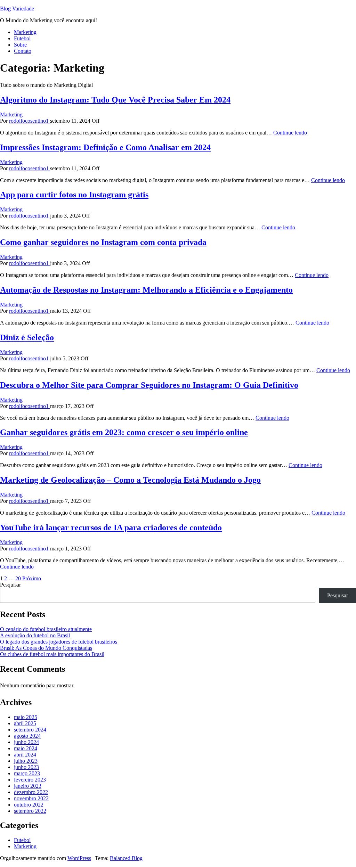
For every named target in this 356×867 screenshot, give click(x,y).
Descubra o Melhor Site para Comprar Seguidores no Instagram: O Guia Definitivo (149, 385)
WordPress (79, 858)
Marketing (25, 32)
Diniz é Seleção (27, 337)
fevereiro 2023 (30, 780)
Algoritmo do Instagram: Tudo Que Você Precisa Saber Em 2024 (115, 99)
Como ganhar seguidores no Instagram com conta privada (103, 242)
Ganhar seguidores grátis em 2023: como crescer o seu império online (124, 432)
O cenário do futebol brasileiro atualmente (46, 629)
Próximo (31, 578)
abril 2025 (25, 723)
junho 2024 (26, 742)
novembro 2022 (31, 798)
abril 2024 (25, 755)
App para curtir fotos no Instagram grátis (74, 194)
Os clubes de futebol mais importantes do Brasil (52, 654)
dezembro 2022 (31, 792)
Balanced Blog (126, 858)
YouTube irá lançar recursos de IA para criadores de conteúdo (111, 527)
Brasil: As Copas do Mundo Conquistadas (46, 648)
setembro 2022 (30, 811)
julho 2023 (26, 761)
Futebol (22, 38)
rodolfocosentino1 (29, 121)
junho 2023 (26, 767)
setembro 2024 (30, 730)
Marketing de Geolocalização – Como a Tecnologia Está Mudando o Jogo (130, 479)
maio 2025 (25, 717)
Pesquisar (10, 585)
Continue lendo (290, 133)
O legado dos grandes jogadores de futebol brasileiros (58, 642)
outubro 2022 (28, 805)
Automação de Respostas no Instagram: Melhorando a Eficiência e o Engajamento (146, 289)
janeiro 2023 (27, 786)
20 (18, 578)
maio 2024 (25, 748)
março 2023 (27, 773)
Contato (22, 51)
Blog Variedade (17, 8)
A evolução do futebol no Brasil (35, 635)
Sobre (20, 45)
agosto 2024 (27, 736)
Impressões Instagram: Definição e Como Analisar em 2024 (105, 147)
